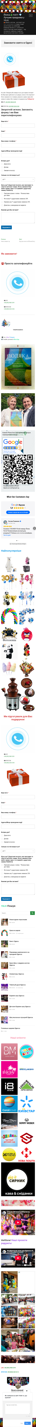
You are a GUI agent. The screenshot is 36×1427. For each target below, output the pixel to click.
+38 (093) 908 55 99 (10, 102)
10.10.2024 (12, 968)
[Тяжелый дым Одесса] (4, 985)
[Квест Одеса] (4, 941)
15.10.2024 (12, 957)
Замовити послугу (9, 170)
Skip (21, 1423)
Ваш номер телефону (8, 141)
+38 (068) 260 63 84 (14, 106)
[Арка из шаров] (4, 930)
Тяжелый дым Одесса (17, 985)
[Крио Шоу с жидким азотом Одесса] (4, 963)
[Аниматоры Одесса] (4, 974)
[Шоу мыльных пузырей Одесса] (4, 1017)
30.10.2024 (12, 933)
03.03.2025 (12, 976)
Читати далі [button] (7, 535)
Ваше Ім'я (5, 121)
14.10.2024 (12, 998)
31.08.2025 (12, 922)
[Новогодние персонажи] (4, 919)
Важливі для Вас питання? (9, 210)
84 (13, 1372)
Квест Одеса (14, 941)
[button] (1, 528)
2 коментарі (20, 987)
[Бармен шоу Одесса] (4, 996)
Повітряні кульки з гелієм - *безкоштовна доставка (16, 194)
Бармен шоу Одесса (16, 996)
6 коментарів (20, 933)
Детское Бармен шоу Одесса (19, 1007)
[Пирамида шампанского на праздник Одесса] (4, 952)
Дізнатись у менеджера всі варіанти (15, 205)
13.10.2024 (12, 1009)
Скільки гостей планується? (10, 175)
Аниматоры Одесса (16, 974)
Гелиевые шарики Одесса (10, 1028)
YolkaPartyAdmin (18, 330)
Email (3, 131)
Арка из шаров (14, 931)
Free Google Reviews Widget (19, 543)
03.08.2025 (12, 944)
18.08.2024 (12, 987)
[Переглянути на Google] (5, 522)
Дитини (6, 167)
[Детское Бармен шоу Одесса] (4, 1006)
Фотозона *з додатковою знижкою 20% (16, 199)
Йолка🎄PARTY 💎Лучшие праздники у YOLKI (14, 18)
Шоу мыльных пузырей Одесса (21, 1017)
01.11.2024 (4, 1031)
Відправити (6, 227)
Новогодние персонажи (18, 920)
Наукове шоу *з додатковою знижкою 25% (17, 202)
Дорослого (7, 164)
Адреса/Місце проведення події (11, 151)
